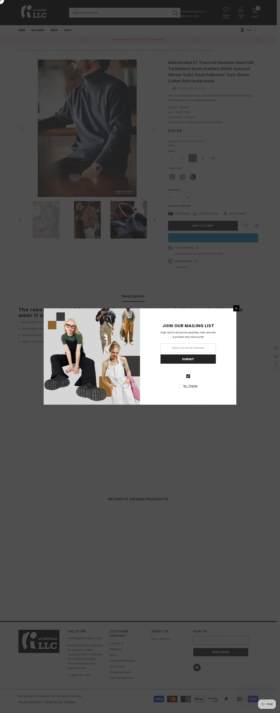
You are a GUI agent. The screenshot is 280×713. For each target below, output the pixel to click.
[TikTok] (188, 376)
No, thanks (190, 386)
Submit (188, 359)
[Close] (236, 308)
